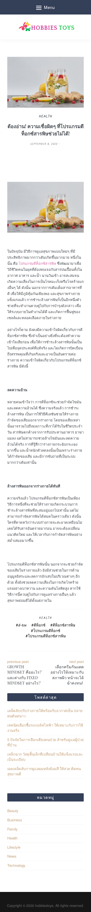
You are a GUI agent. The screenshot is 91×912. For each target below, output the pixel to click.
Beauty (12, 810)
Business (14, 819)
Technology (16, 865)
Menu (49, 7)
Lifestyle (13, 847)
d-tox (22, 625)
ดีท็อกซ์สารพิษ (64, 625)
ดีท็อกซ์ (39, 625)
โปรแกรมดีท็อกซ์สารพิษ (47, 636)
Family (12, 828)
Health (45, 618)
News (12, 856)
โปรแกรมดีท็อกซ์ (46, 631)
